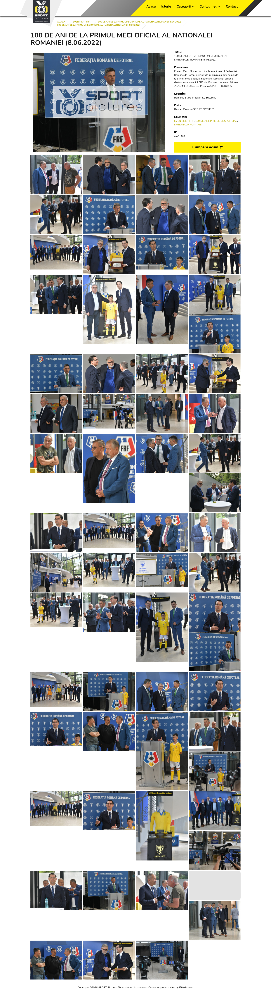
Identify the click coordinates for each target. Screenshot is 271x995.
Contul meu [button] (208, 6)
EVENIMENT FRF (81, 21)
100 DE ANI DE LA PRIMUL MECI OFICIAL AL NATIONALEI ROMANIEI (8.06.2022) (139, 21)
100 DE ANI (202, 121)
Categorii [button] (184, 6)
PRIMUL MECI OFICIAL (223, 121)
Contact (232, 6)
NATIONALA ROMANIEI (188, 124)
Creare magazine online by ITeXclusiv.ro (170, 987)
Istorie (166, 6)
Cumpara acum (205, 147)
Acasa (151, 6)
